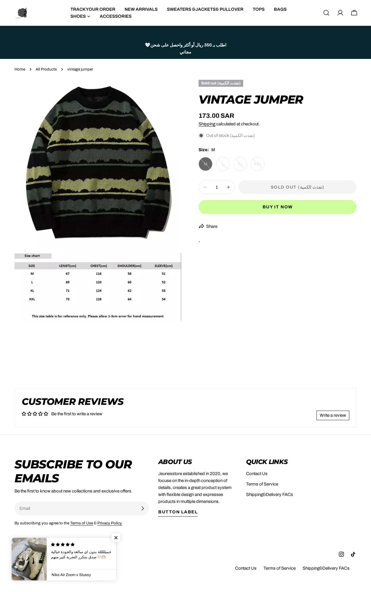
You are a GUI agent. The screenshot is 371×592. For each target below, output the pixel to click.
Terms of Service (262, 484)
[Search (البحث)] (326, 13)
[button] (116, 537)
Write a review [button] (333, 415)
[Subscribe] (143, 508)
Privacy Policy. (109, 523)
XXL (259, 166)
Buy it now (278, 207)
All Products (46, 69)
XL (242, 166)
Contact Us (257, 473)
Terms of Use (81, 523)
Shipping (207, 124)
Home (19, 69)
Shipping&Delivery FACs (269, 494)
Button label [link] (178, 512)
